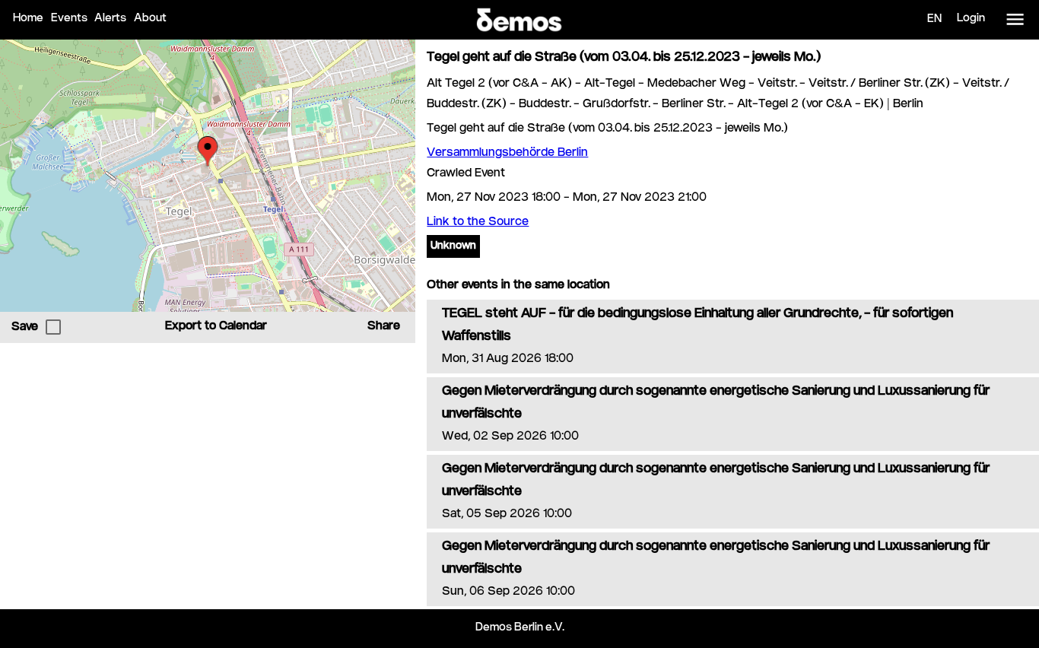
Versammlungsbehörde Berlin (507, 153)
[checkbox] (53, 327)
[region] (207, 176)
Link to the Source (478, 222)
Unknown (453, 246)
